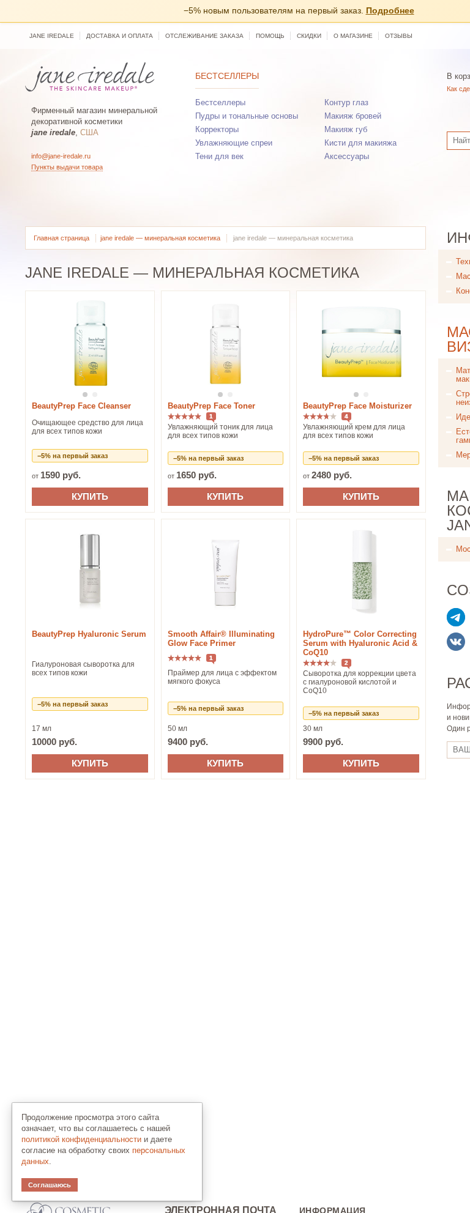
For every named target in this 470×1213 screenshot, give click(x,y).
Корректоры (217, 129)
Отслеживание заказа (204, 35)
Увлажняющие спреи (233, 142)
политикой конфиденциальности (81, 1139)
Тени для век (219, 156)
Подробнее (390, 10)
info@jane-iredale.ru (61, 156)
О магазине (353, 35)
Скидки (309, 35)
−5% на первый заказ (72, 455)
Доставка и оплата (119, 35)
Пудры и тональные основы (246, 116)
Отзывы (398, 35)
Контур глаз (346, 102)
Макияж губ (345, 129)
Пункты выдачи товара (67, 167)
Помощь (270, 35)
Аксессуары (346, 156)
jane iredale (51, 35)
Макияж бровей (352, 116)
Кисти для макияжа (360, 142)
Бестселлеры (227, 76)
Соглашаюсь (49, 1185)
